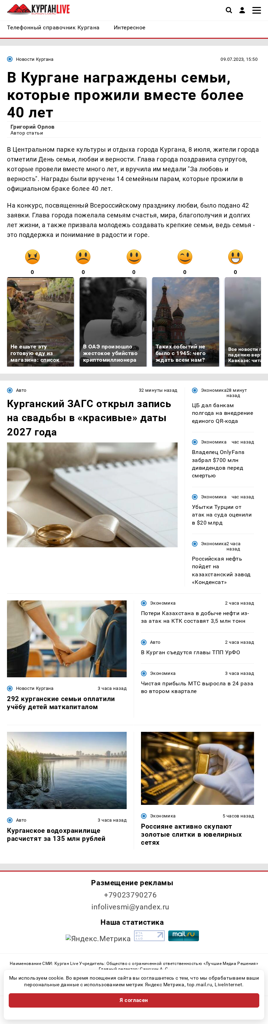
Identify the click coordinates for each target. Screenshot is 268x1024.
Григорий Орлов (32, 126)
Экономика (213, 390)
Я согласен (134, 1000)
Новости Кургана (35, 59)
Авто (21, 390)
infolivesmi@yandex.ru (130, 907)
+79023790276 (130, 895)
